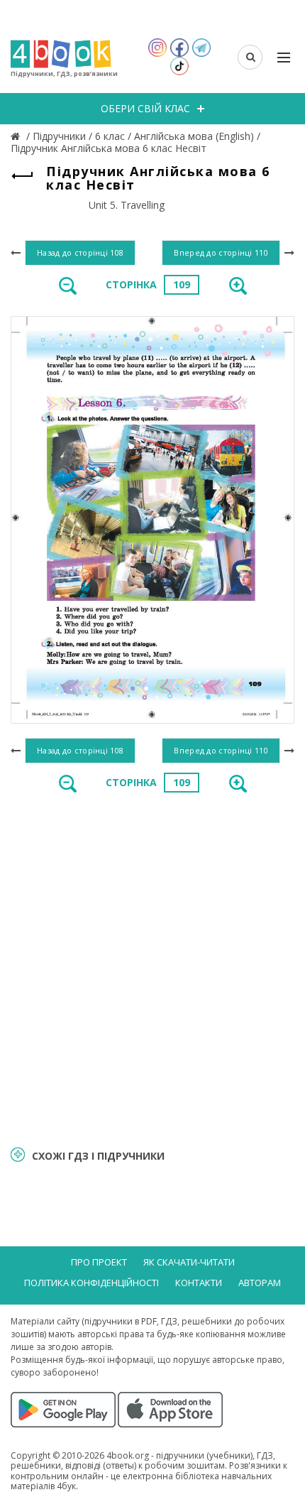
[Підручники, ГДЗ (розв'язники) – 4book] (17, 136)
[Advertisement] (152, 968)
